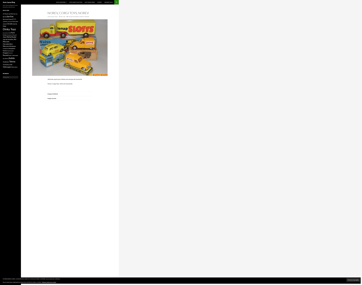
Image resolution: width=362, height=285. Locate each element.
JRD (15, 39)
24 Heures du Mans (8, 14)
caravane (9, 21)
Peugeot (5, 53)
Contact (99, 2)
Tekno (12, 61)
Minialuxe (12, 46)
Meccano (6, 42)
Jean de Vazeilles (8, 39)
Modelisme (5, 48)
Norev (5, 51)
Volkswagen (7, 67)
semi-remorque (13, 55)
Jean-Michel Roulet (9, 37)
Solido (12, 58)
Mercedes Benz (8, 44)
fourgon (5, 35)
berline (10, 16)
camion (5, 21)
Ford (13, 33)
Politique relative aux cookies (49, 282)
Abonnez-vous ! (108, 2)
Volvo (12, 67)
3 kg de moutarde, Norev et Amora (78, 16)
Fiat (10, 33)
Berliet (5, 17)
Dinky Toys (9, 29)
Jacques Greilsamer (12, 35)
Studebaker (6, 62)
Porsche (10, 53)
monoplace (11, 48)
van (11, 64)
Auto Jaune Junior (90, 2)
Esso (4, 33)
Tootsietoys (6, 64)
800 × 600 (62, 16)
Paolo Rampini (10, 50)
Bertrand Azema (7, 19)
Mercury (6, 46)
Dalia (4, 26)
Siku (4, 58)
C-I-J (14, 19)
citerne (5, 24)
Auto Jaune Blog (9, 2)
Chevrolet (15, 21)
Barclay (15, 14)
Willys (16, 67)
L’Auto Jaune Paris (61, 2)
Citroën (9, 24)
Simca (6, 58)
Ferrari (7, 33)
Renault (6, 55)
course (15, 24)
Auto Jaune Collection (75, 2)
